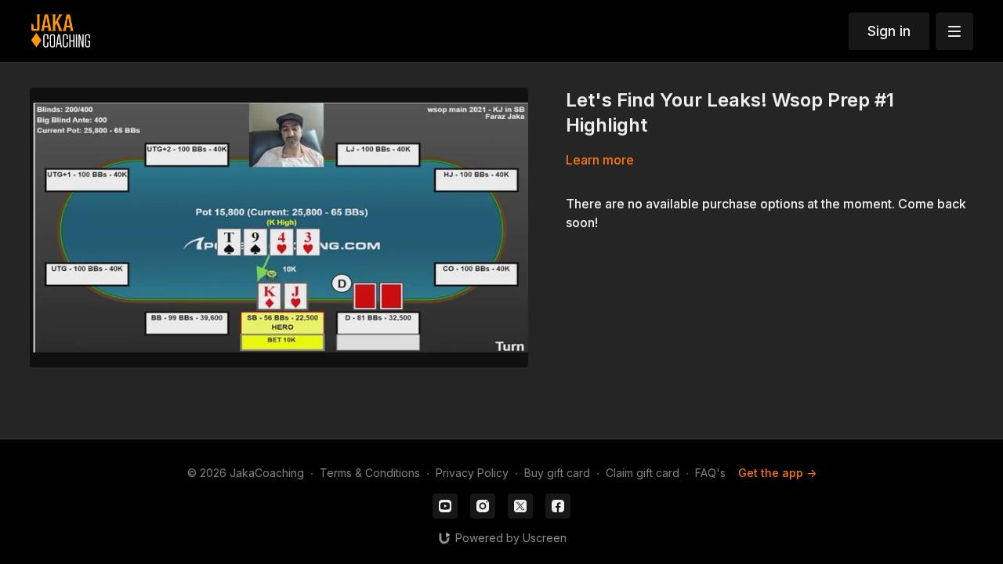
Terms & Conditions (370, 472)
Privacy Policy (472, 472)
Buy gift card (557, 472)
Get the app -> (777, 472)
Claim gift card (642, 472)
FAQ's (710, 472)
